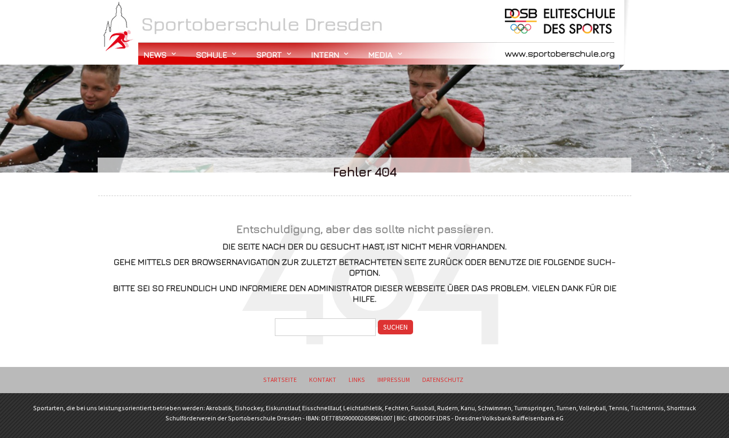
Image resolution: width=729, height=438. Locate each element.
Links (356, 380)
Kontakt (322, 380)
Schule (211, 54)
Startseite (280, 380)
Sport (269, 54)
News (155, 54)
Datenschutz (442, 380)
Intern (325, 54)
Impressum (393, 380)
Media (380, 54)
